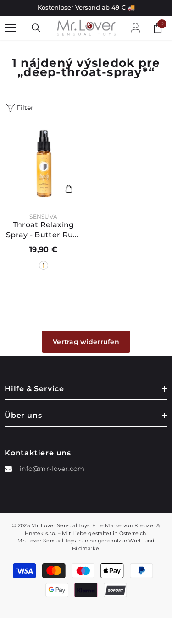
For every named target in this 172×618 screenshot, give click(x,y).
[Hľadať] (36, 27)
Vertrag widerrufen (86, 342)
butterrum (43, 265)
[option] (86, 8)
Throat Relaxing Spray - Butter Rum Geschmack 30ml (43, 230)
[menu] (10, 27)
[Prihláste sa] (136, 28)
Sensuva (43, 216)
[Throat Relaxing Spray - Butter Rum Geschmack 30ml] (44, 164)
